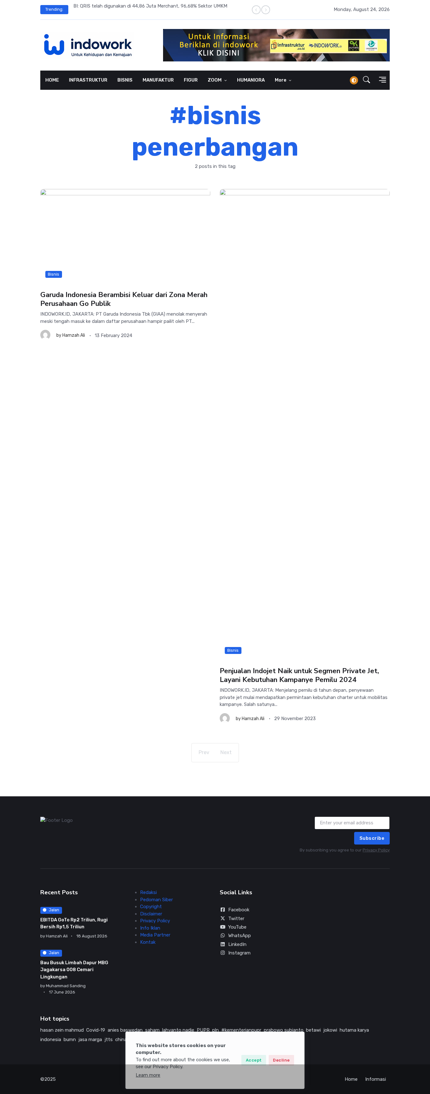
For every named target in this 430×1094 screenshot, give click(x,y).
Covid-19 (95, 1030)
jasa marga (90, 1039)
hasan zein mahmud (62, 1030)
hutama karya (354, 1030)
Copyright (151, 906)
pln (215, 1030)
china (121, 1039)
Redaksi (148, 892)
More (281, 80)
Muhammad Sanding (66, 985)
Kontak (148, 942)
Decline (281, 1060)
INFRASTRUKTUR (88, 80)
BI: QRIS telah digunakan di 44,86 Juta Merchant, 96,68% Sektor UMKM (150, 6)
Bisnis (53, 274)
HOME (52, 80)
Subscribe (372, 838)
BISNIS (125, 80)
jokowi (330, 1030)
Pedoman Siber (156, 899)
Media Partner (155, 935)
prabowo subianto (283, 1030)
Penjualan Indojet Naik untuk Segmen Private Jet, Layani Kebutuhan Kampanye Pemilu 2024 (299, 675)
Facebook (238, 910)
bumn (70, 1039)
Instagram (239, 953)
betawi (313, 1030)
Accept (254, 1060)
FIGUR (191, 80)
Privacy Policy (376, 850)
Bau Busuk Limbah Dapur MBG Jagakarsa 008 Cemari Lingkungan (74, 970)
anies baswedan (125, 1030)
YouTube (237, 927)
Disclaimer (151, 914)
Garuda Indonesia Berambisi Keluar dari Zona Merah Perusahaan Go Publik (123, 299)
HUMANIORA (251, 80)
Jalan (54, 910)
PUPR (203, 1030)
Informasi (375, 1079)
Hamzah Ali (73, 335)
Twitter (236, 918)
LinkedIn (237, 944)
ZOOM (215, 80)
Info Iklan (150, 928)
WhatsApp (239, 935)
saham (152, 1030)
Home (351, 1079)
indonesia (50, 1039)
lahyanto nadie (178, 1030)
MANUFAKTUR (158, 80)
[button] (366, 80)
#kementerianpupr (241, 1030)
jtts (109, 1039)
